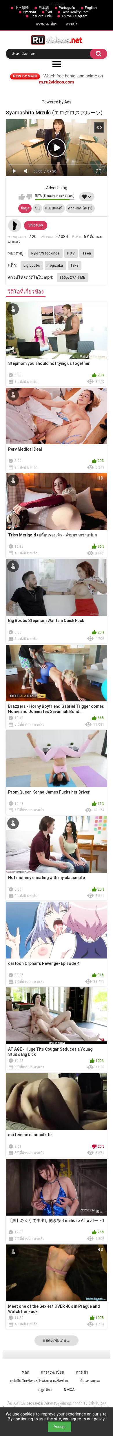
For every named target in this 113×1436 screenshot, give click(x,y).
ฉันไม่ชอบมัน (29, 197)
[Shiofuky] (14, 225)
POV (71, 253)
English (91, 8)
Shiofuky (35, 225)
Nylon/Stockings (45, 253)
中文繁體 (22, 8)
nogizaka (55, 265)
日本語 (44, 8)
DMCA (69, 1389)
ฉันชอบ (22, 197)
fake (75, 265)
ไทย (49, 12)
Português (67, 8)
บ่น (37, 208)
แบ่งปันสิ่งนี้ (53, 208)
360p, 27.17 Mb (72, 278)
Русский (29, 12)
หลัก (25, 1372)
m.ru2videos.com (56, 81)
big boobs (31, 265)
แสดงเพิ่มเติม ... (56, 1340)
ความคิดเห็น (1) (80, 208)
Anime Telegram (74, 16)
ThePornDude (41, 16)
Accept (59, 1426)
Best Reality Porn (75, 12)
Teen (86, 253)
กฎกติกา (45, 1389)
